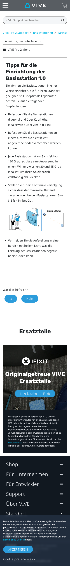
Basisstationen (43, 33)
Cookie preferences (18, 559)
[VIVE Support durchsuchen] (61, 20)
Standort (16, 513)
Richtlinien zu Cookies (14, 539)
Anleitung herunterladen (22, 41)
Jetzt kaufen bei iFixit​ (35, 394)
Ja (11, 298)
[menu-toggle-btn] (5, 5)
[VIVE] (35, 5)
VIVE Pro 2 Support (16, 33)
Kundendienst (15, 442)
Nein (29, 298)
